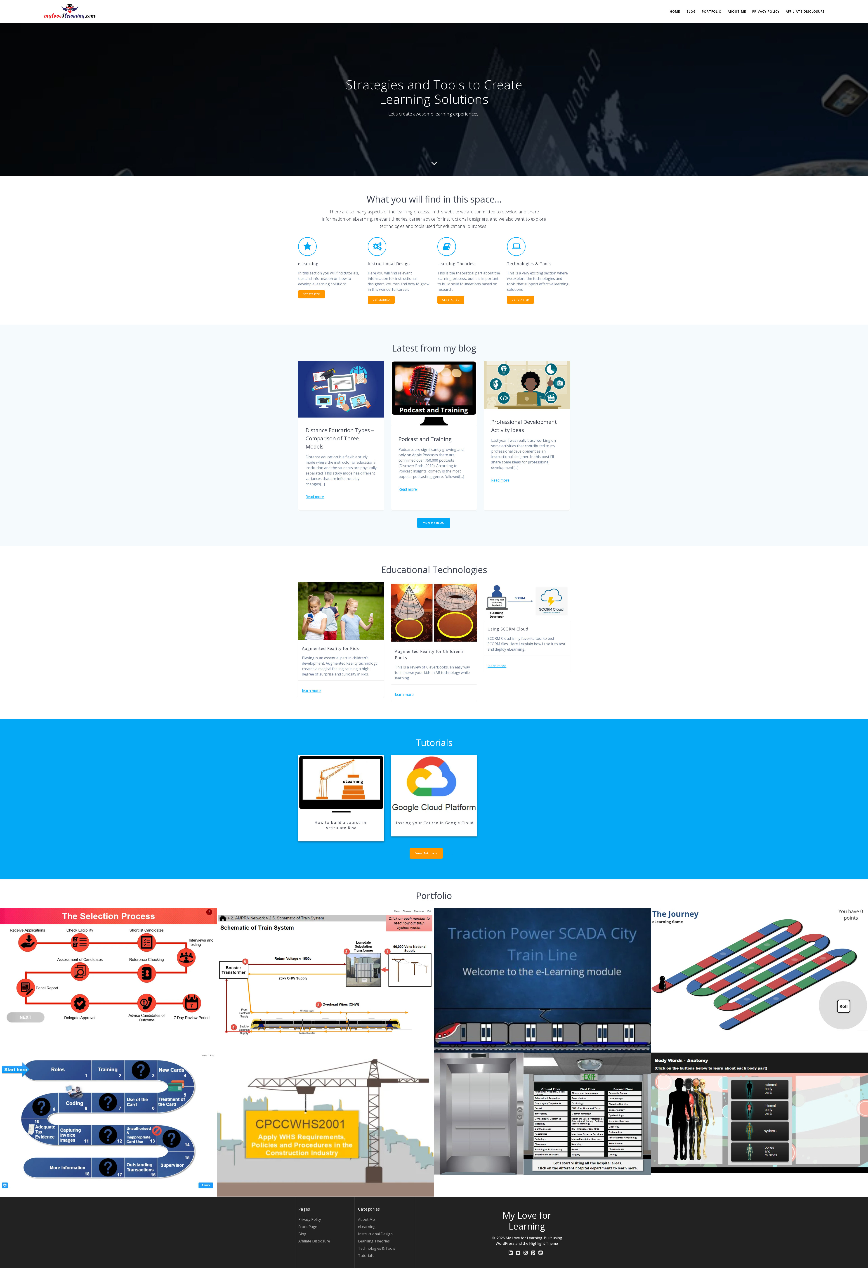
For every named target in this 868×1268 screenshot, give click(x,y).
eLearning (366, 1226)
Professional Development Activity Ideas (524, 426)
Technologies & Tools (376, 1248)
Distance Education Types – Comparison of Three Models (340, 438)
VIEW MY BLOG (433, 523)
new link (451, 854)
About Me (737, 11)
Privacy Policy (766, 11)
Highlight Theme (543, 1243)
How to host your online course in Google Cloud (434, 784)
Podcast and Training (425, 439)
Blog (691, 11)
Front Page (307, 1226)
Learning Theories (374, 1241)
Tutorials (366, 1255)
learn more (311, 690)
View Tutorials (426, 853)
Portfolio (712, 11)
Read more (315, 496)
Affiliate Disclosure (805, 11)
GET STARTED (311, 294)
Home (675, 11)
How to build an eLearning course (341, 783)
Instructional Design (375, 1233)
